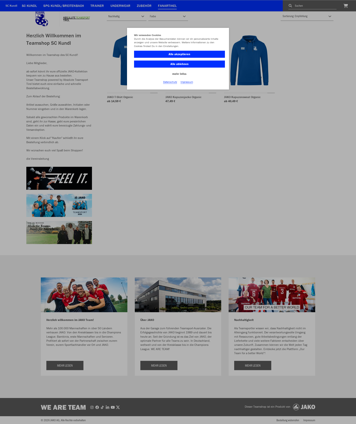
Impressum (187, 82)
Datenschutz (170, 82)
